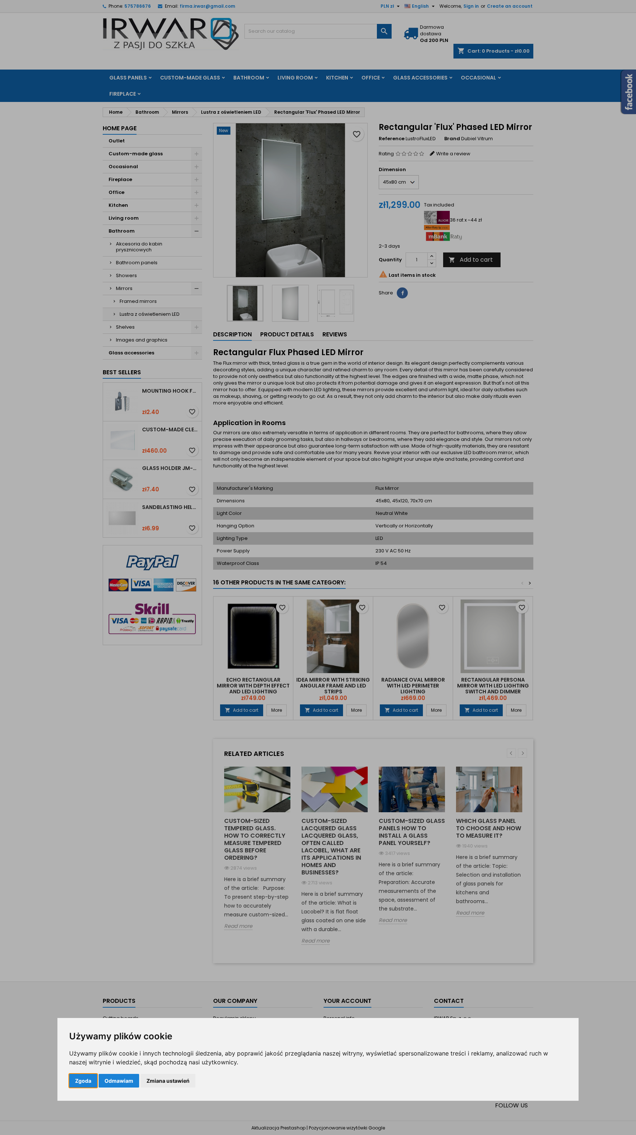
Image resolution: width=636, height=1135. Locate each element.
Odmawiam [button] (119, 1081)
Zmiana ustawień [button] (168, 1081)
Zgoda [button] (83, 1081)
